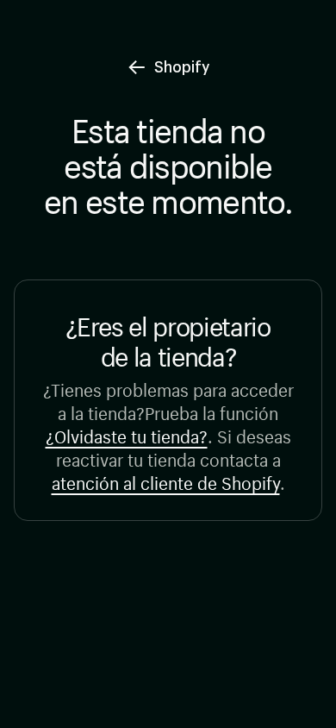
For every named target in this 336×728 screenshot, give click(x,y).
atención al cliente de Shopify (166, 481)
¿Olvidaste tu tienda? (127, 434)
